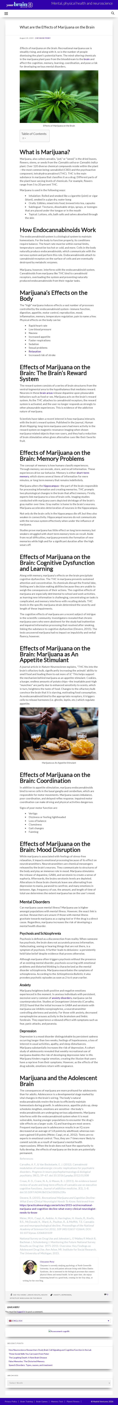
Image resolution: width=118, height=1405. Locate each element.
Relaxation (35, 351)
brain (87, 59)
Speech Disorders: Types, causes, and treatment (31, 1365)
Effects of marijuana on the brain (26, 1298)
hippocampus (51, 485)
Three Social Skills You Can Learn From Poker (29, 1354)
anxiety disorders (62, 997)
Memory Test (57, 1401)
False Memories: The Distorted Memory (26, 1361)
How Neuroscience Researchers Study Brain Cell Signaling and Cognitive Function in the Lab (50, 1350)
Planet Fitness (73, 1401)
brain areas (46, 392)
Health (44, 1295)
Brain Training (26, 1401)
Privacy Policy (11, 1401)
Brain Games (42, 1401)
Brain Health (34, 1295)
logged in (21, 1311)
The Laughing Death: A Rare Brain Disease (28, 1357)
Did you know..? (20, 1295)
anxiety (57, 1295)
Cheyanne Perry (43, 38)
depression (66, 1295)
